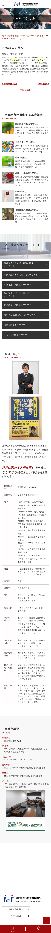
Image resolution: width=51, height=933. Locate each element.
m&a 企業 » (43, 84)
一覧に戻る (25, 90)
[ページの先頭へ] (46, 920)
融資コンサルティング (12, 54)
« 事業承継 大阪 (9, 84)
